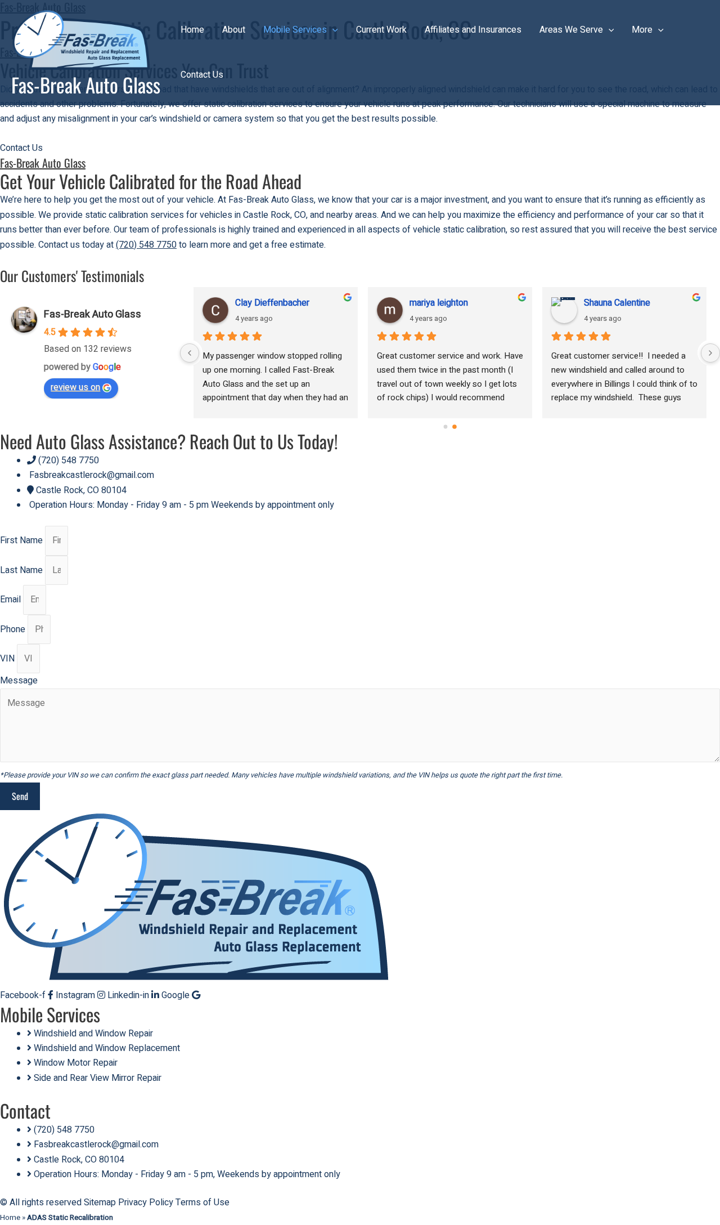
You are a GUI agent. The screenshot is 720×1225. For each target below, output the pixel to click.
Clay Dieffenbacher (621, 303)
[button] (332, 29)
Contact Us (202, 75)
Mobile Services (295, 30)
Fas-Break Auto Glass (85, 84)
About (233, 30)
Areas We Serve (571, 30)
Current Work (381, 30)
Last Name (22, 570)
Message (19, 680)
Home (192, 30)
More (642, 30)
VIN (8, 658)
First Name (22, 540)
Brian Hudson (261, 303)
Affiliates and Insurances (473, 30)
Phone (14, 629)
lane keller (430, 303)
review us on (75, 387)
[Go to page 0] (445, 426)
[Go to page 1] (455, 427)
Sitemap (100, 1202)
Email (11, 599)
